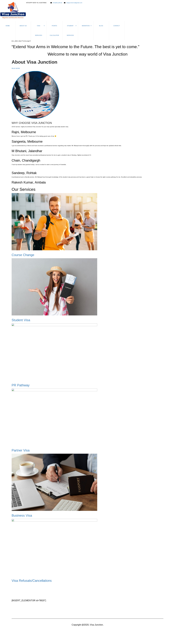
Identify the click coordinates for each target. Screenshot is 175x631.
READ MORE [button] (16, 68)
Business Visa (22, 515)
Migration (86, 25)
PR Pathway (21, 385)
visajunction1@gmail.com (74, 2)
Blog (101, 25)
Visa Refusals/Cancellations (32, 580)
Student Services (70, 30)
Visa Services (38, 30)
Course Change (23, 255)
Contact (116, 25)
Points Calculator (54, 30)
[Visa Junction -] (13, 10)
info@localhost (57, 2)
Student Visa (21, 320)
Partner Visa (21, 450)
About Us (23, 25)
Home (8, 25)
